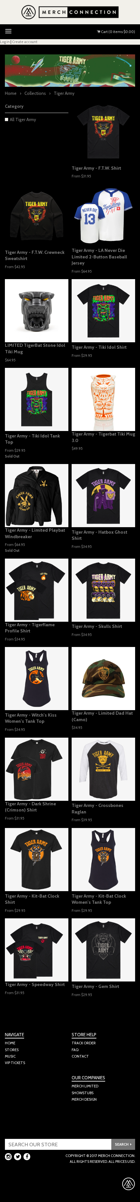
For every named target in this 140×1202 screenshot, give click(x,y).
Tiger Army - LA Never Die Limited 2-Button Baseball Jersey (99, 256)
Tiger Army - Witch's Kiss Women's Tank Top (31, 718)
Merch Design (84, 1099)
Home (11, 93)
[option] (103, 215)
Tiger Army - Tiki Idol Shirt (99, 347)
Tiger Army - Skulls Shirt (97, 626)
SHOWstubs (82, 1093)
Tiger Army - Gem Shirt (95, 986)
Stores (12, 1050)
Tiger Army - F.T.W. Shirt (96, 168)
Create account (24, 42)
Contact (80, 1056)
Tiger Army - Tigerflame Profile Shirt (30, 628)
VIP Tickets (15, 1062)
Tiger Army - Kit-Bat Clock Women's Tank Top (99, 899)
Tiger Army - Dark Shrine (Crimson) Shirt (30, 807)
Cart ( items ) (117, 31)
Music (10, 1056)
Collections (35, 93)
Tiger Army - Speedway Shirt (35, 984)
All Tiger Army (23, 119)
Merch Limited (85, 1086)
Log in (5, 42)
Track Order (84, 1043)
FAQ (75, 1050)
